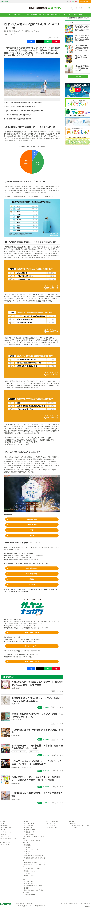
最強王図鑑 (27, 845)
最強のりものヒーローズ (31, 871)
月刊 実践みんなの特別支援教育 (33, 885)
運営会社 (29, 903)
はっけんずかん (28, 827)
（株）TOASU (73, 827)
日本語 (32, 535)
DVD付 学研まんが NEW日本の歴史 (33, 856)
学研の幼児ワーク (29, 832)
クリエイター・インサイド (76, 14)
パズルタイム (51, 823)
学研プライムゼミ (29, 875)
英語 (32, 530)
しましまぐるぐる (29, 823)
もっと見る (77, 76)
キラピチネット (28, 873)
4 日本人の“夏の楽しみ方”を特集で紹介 (17, 115)
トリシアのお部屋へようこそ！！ (33, 869)
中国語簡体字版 (32, 574)
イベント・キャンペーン (14, 14)
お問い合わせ (20, 903)
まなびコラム (5, 836)
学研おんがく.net (52, 827)
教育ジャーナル (28, 883)
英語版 (32, 579)
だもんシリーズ (28, 825)
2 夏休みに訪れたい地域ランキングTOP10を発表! (20, 106)
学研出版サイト (74, 823)
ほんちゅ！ (4, 834)
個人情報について (40, 906)
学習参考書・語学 (36, 14)
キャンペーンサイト (32, 632)
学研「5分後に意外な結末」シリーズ (34, 862)
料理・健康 (4, 825)
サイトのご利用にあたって (23, 906)
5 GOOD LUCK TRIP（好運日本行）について (17, 119)
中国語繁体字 (32, 519)
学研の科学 (27, 851)
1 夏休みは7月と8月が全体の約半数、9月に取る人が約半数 (23, 102)
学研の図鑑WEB (28, 847)
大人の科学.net (51, 825)
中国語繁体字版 (32, 568)
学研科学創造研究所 (29, 894)
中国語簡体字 (32, 524)
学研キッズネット (29, 834)
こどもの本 (26, 14)
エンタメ (64, 14)
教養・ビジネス (55, 14)
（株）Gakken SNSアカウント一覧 (79, 825)
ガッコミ (26, 853)
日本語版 (32, 584)
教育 (2, 823)
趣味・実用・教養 (6, 827)
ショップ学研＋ (5, 844)
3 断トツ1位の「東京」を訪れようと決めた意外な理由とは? (23, 111)
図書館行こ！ (28, 888)
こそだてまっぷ (28, 881)
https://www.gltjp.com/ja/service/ (16, 591)
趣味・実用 (46, 14)
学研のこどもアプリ (29, 830)
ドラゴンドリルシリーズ (31, 849)
